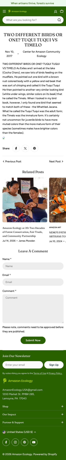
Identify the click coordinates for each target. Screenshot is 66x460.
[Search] (59, 20)
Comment (9, 290)
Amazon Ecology (22, 454)
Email (6, 275)
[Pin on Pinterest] (34, 148)
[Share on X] (25, 148)
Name (6, 259)
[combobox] (33, 20)
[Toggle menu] (4, 11)
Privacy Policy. (55, 373)
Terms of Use (39, 373)
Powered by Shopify (45, 454)
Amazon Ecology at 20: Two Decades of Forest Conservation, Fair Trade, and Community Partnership (23, 231)
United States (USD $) (20, 431)
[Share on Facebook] (16, 148)
